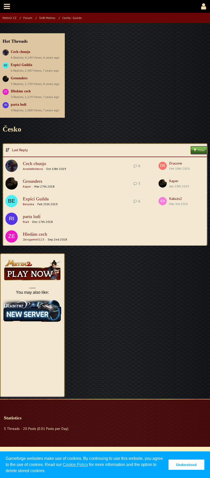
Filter (201, 150)
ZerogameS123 (33, 239)
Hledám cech (21, 91)
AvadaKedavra (33, 169)
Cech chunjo (20, 52)
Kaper (27, 186)
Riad (26, 222)
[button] (7, 6)
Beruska (28, 204)
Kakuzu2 (175, 198)
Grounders (19, 78)
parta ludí (18, 104)
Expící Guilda (21, 65)
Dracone (175, 163)
